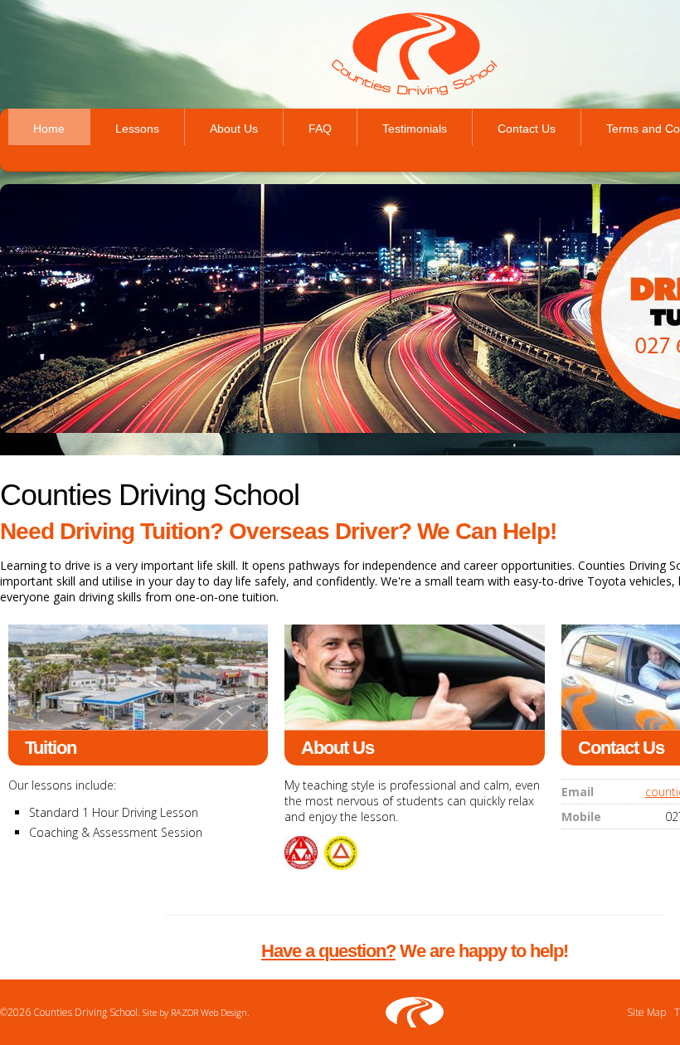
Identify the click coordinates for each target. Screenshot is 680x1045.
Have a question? (328, 951)
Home (49, 128)
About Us (234, 128)
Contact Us (527, 128)
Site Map (646, 1012)
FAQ (320, 128)
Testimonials (414, 128)
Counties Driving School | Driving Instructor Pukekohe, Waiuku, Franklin (415, 54)
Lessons (137, 128)
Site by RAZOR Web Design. (196, 1012)
